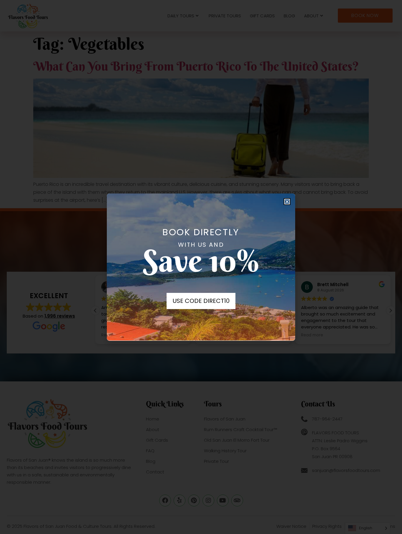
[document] (201, 267)
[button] (287, 201)
